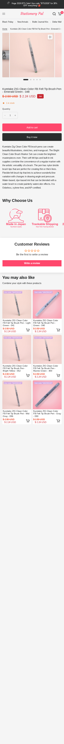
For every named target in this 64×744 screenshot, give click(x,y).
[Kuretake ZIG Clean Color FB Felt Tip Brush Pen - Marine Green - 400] (47, 349)
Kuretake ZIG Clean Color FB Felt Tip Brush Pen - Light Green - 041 (16, 323)
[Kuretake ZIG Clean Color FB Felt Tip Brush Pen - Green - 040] (47, 304)
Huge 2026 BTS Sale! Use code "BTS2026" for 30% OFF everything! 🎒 (34, 4)
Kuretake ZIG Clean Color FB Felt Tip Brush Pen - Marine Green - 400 (45, 368)
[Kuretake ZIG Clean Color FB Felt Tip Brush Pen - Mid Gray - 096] (16, 394)
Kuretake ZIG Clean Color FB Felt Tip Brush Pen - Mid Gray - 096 (16, 413)
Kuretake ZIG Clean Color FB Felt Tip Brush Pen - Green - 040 (45, 323)
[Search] (54, 14)
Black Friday (7, 22)
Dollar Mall (57, 22)
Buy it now (32, 137)
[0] (59, 14)
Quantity (6, 109)
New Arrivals (22, 22)
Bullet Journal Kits (40, 22)
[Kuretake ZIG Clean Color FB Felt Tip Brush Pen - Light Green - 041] (16, 304)
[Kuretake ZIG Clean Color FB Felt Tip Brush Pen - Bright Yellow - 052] (16, 349)
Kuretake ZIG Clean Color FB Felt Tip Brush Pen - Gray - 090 (47, 413)
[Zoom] (50, 37)
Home (4, 29)
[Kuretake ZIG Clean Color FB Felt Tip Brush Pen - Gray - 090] (47, 394)
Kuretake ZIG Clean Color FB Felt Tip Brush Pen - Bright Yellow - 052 (15, 368)
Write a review (32, 263)
